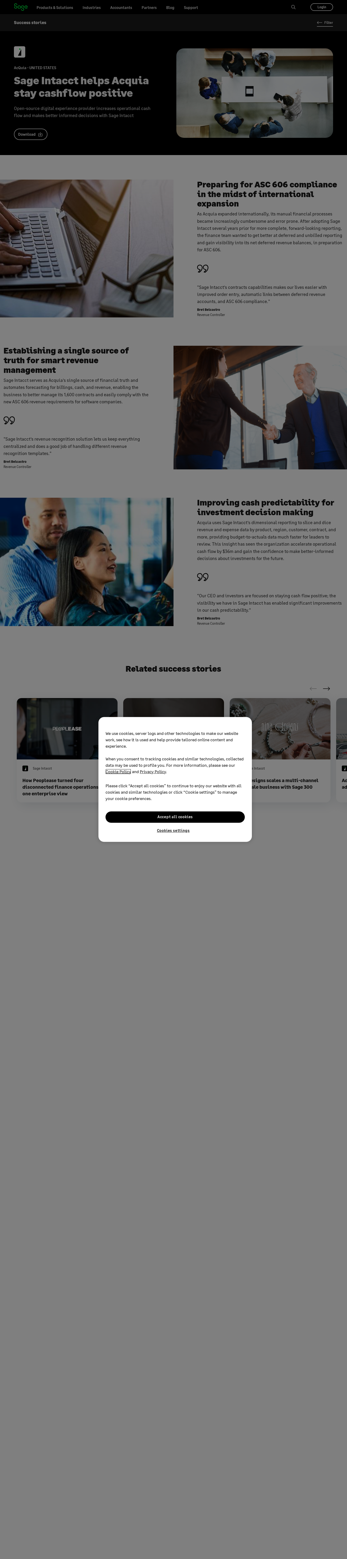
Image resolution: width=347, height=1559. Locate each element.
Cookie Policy (118, 771)
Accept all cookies (175, 817)
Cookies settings (173, 830)
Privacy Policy (153, 771)
